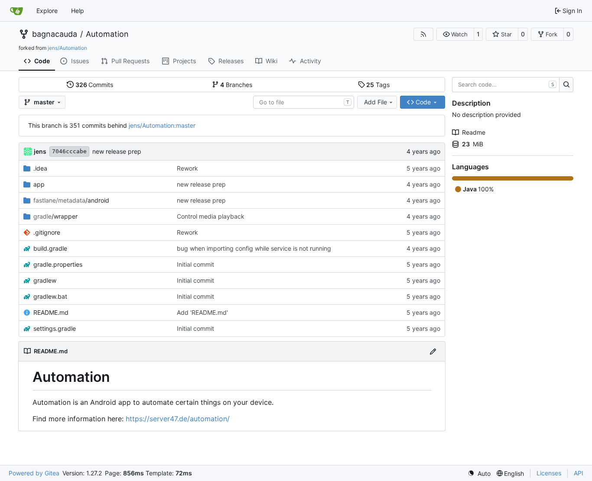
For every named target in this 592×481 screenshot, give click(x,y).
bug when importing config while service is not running (254, 248)
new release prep (116, 151)
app (39, 184)
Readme (473, 132)
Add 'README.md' (202, 312)
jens (40, 151)
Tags (378, 84)
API (578, 473)
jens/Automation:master (162, 125)
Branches (236, 84)
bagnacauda (54, 34)
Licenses (549, 473)
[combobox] (303, 102)
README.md (50, 312)
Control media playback (210, 216)
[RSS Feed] (423, 34)
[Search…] (566, 85)
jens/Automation (67, 48)
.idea (40, 168)
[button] (455, 34)
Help (77, 10)
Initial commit (195, 264)
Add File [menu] (375, 102)
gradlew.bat (50, 296)
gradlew (44, 280)
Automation (107, 34)
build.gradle (50, 248)
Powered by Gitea (34, 473)
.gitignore (46, 232)
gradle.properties (57, 264)
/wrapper (55, 216)
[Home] (16, 11)
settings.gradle (54, 328)
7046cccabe (69, 151)
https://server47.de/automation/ (178, 418)
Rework (187, 168)
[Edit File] (433, 351)
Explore (47, 10)
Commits (94, 84)
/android (71, 200)
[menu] (479, 473)
